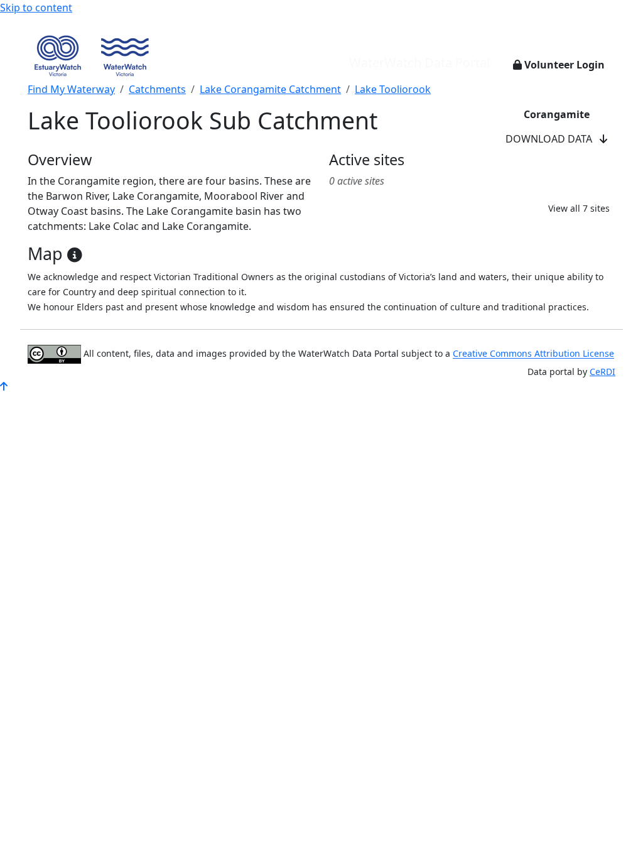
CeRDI (602, 371)
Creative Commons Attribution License (533, 354)
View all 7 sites (579, 208)
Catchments (157, 89)
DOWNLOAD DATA (552, 139)
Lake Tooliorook (393, 89)
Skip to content (36, 7)
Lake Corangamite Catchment (270, 89)
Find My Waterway (71, 89)
